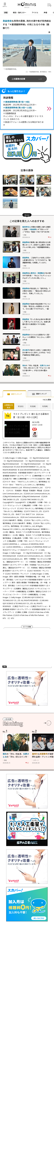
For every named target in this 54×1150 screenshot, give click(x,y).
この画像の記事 (18, 78)
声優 (45, 12)
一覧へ (45, 723)
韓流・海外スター (19, 12)
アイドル (35, 12)
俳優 (5, 12)
